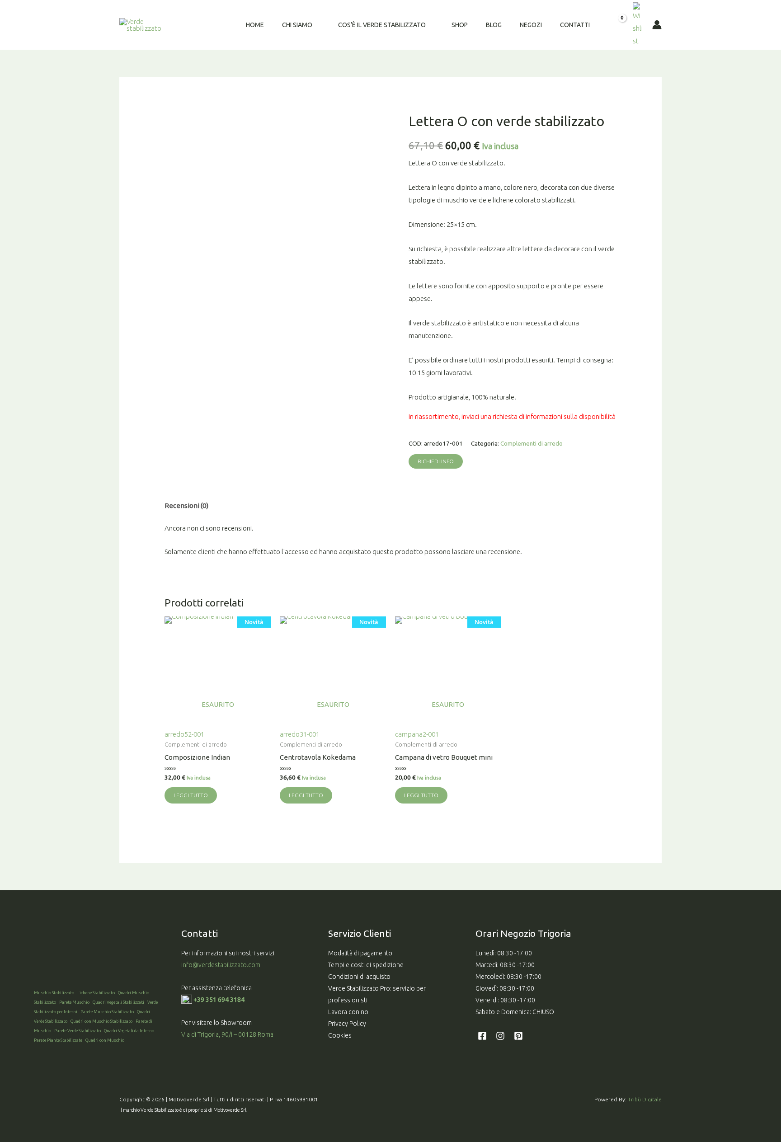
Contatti (575, 24)
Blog (494, 24)
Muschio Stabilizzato (54, 992)
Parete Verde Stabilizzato (77, 1030)
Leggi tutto (191, 795)
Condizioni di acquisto (359, 976)
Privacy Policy (347, 1023)
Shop (460, 24)
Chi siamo (297, 24)
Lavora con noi (349, 1011)
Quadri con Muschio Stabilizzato (101, 1021)
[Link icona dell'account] (657, 24)
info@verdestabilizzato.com (221, 964)
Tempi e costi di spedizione (366, 964)
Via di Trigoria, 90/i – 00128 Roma (227, 1034)
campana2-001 (444, 678)
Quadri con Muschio (104, 1040)
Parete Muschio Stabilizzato (107, 1011)
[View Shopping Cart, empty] (616, 25)
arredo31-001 (329, 678)
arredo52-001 (214, 678)
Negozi (531, 24)
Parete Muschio (74, 1002)
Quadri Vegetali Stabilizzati (118, 1002)
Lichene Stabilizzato (96, 992)
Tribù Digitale (645, 1099)
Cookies (340, 1035)
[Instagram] (500, 1036)
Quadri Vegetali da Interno (129, 1030)
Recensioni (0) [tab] (186, 505)
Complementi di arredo (531, 443)
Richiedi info (436, 461)
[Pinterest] (518, 1036)
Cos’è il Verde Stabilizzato (382, 24)
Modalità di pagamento (360, 953)
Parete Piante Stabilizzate (58, 1040)
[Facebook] (482, 1036)
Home (255, 24)
